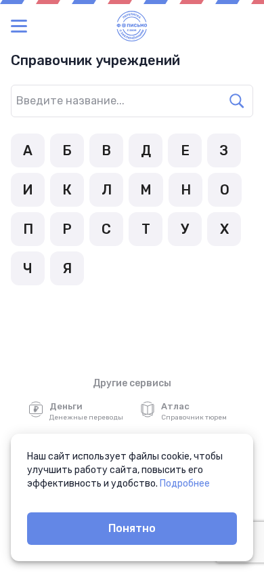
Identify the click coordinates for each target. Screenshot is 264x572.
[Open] (253, 93)
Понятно (132, 528)
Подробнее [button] (185, 483)
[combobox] (118, 101)
